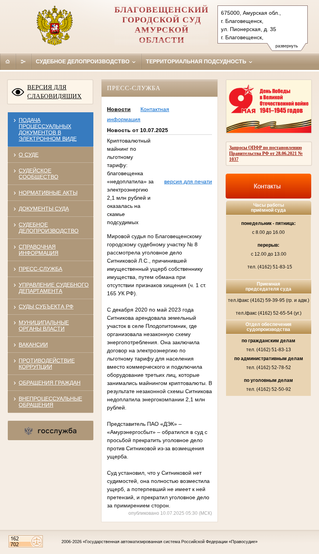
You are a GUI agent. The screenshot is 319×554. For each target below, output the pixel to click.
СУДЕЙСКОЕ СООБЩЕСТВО (38, 173)
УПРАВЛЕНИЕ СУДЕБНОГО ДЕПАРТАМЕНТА (54, 288)
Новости (119, 109)
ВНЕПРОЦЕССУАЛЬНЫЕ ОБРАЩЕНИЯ (50, 401)
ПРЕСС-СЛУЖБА (40, 269)
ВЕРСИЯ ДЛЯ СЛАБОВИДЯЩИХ (54, 91)
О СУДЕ (29, 155)
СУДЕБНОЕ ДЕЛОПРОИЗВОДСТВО (49, 227)
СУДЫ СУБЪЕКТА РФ (46, 306)
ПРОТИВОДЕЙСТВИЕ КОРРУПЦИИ (47, 363)
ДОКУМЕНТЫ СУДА (44, 209)
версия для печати (188, 181)
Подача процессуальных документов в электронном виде (48, 129)
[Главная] (8, 61)
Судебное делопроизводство (83, 61)
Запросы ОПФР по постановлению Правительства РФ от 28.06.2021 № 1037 (266, 153)
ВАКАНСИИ (33, 344)
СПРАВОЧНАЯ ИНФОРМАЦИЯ (38, 250)
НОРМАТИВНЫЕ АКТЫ (48, 193)
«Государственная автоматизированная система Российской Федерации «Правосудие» (170, 541)
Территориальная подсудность (197, 61)
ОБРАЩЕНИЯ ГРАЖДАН (50, 383)
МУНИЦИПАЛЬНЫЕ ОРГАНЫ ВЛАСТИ (44, 325)
